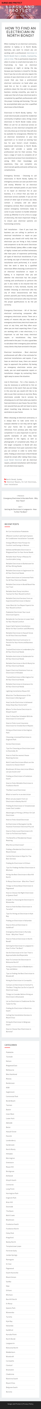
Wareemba (10, 1312)
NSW (8, 1087)
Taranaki (9, 1057)
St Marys (9, 1303)
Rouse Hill (10, 1167)
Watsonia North (12, 1348)
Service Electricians (13, 744)
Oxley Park (10, 1233)
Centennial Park (12, 1096)
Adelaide (9, 1123)
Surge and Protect (12, 2)
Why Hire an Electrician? (15, 845)
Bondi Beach (10, 1101)
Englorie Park (11, 1198)
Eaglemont (10, 1092)
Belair (8, 1127)
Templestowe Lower (13, 1246)
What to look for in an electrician (18, 794)
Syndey (19, 479)
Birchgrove (10, 1171)
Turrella (9, 1317)
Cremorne (10, 1184)
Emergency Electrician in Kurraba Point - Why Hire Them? (20, 498)
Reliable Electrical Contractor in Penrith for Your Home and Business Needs (19, 642)
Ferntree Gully (11, 1251)
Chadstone (10, 1374)
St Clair (8, 1264)
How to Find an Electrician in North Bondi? (20, 31)
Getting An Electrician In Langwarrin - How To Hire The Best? (20, 509)
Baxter (8, 1109)
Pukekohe (9, 1052)
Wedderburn (10, 1352)
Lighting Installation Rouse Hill (18, 691)
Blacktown (10, 1220)
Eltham (9, 1290)
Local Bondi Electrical (13, 460)
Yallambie (9, 1326)
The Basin (9, 1211)
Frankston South (12, 1224)
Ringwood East (11, 1065)
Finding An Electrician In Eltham (18, 863)
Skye (7, 1286)
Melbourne (10, 1070)
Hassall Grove (11, 1131)
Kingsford (9, 1237)
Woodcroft (10, 1356)
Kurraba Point (11, 1334)
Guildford (9, 1330)
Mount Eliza (10, 1383)
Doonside (9, 1206)
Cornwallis (10, 1361)
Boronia (9, 1392)
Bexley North (11, 1242)
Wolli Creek (10, 1215)
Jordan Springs (11, 1255)
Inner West (10, 1114)
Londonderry (11, 1140)
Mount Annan (11, 1277)
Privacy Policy (28, 1404)
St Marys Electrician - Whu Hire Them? (20, 881)
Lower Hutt (10, 1118)
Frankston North (12, 1229)
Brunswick (10, 1370)
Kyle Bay (9, 1321)
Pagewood (10, 1268)
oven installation (11, 484)
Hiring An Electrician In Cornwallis (19, 980)
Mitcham (9, 1295)
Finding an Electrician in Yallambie (19, 920)
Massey (8, 1079)
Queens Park (10, 1308)
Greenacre (10, 1162)
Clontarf (9, 1365)
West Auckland (11, 1074)
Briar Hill (9, 1202)
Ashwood (9, 1176)
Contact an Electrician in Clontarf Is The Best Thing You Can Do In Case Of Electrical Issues (20, 987)
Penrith (9, 1136)
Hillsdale (9, 1154)
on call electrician (28, 482)
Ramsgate (10, 1259)
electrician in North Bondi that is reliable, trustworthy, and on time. (20, 56)
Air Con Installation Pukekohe (17, 531)
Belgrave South (11, 1387)
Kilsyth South (11, 1180)
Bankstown (10, 1083)
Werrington (10, 1158)
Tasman (9, 1105)
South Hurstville (12, 1273)
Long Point (10, 1189)
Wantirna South (12, 1378)
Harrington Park (12, 1193)
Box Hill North (11, 1299)
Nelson (8, 1061)
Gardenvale (10, 1145)
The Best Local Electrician (16, 790)
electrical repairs (13, 482)
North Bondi (11, 479)
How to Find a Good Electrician (17, 819)
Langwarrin (10, 1343)
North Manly (10, 1149)
